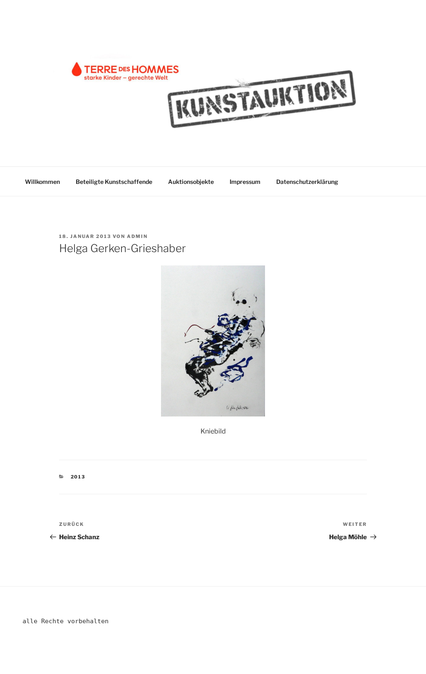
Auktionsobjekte (191, 181)
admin (137, 236)
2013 (78, 477)
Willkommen (42, 181)
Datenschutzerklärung (307, 181)
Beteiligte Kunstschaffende (114, 181)
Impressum (245, 181)
